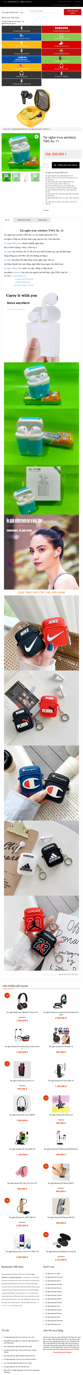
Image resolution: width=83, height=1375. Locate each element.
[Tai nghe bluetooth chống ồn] (21, 35)
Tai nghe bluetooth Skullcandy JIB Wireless (61, 1149)
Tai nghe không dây (21, 76)
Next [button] (38, 177)
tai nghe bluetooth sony (19, 276)
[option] (6, 177)
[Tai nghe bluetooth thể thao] (21, 66)
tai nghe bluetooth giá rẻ (22, 282)
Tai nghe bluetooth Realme (53, 1302)
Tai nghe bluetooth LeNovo (53, 1295)
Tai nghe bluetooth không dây (21, 31)
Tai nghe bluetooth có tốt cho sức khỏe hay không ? (20, 1359)
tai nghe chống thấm (13, 268)
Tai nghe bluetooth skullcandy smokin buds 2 (22, 1047)
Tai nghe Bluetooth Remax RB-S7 (61, 1183)
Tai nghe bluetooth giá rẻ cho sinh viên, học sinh (19, 1337)
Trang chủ (6, 129)
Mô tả (7, 220)
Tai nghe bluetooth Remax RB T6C (61, 1217)
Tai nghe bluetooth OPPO (53, 1299)
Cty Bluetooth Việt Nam (64, 1)
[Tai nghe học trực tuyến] (61, 66)
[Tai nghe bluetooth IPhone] (61, 50)
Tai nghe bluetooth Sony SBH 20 (22, 1149)
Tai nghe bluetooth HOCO (21, 54)
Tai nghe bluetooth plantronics (21, 61)
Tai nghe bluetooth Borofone (54, 1320)
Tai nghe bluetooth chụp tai (61, 38)
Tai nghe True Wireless (61, 76)
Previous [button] (3, 177)
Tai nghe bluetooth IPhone (61, 54)
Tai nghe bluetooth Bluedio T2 (61, 1046)
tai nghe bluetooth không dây (24, 279)
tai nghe (7, 260)
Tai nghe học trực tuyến (61, 69)
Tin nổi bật (77, 5)
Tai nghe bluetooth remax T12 (22, 1080)
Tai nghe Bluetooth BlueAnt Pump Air (61, 1251)
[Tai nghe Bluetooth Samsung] (61, 28)
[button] (36, 137)
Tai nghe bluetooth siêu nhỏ (53, 1277)
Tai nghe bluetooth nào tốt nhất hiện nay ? (17, 1367)
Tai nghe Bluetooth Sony (53, 1324)
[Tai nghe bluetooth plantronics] (21, 58)
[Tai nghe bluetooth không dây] (21, 28)
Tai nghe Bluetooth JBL (52, 1317)
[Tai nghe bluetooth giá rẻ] (61, 43)
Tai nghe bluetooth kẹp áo (53, 1288)
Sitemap (77, 1)
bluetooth (17, 272)
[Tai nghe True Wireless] (61, 73)
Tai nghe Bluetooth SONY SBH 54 (22, 1217)
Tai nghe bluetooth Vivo (52, 1306)
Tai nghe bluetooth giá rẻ (61, 46)
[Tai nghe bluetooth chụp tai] (61, 35)
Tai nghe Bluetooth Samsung (61, 31)
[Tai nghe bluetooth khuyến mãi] (21, 81)
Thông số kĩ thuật (23, 220)
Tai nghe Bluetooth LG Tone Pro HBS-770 (22, 1251)
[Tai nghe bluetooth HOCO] (21, 50)
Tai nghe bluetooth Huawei (53, 1291)
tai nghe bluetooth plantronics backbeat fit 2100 (61, 1013)
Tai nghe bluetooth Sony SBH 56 (61, 1080)
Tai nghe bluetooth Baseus (53, 1313)
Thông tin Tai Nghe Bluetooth (61, 5)
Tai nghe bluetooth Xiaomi (53, 1310)
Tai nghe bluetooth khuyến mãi (22, 84)
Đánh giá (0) (42, 220)
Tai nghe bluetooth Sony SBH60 (22, 1115)
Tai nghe (8, 251)
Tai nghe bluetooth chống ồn (21, 38)
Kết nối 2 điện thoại (21, 46)
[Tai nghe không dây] (21, 73)
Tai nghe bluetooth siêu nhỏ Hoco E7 (22, 1183)
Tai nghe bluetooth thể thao (22, 69)
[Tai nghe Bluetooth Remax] (61, 58)
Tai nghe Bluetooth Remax (61, 61)
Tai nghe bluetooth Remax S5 (61, 1115)
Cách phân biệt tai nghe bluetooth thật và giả (18, 1346)
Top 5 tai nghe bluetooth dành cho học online (18, 1363)
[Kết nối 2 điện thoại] (21, 43)
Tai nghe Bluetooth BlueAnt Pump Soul (22, 1012)
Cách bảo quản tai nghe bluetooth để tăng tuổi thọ (19, 1356)
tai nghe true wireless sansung (23, 285)
